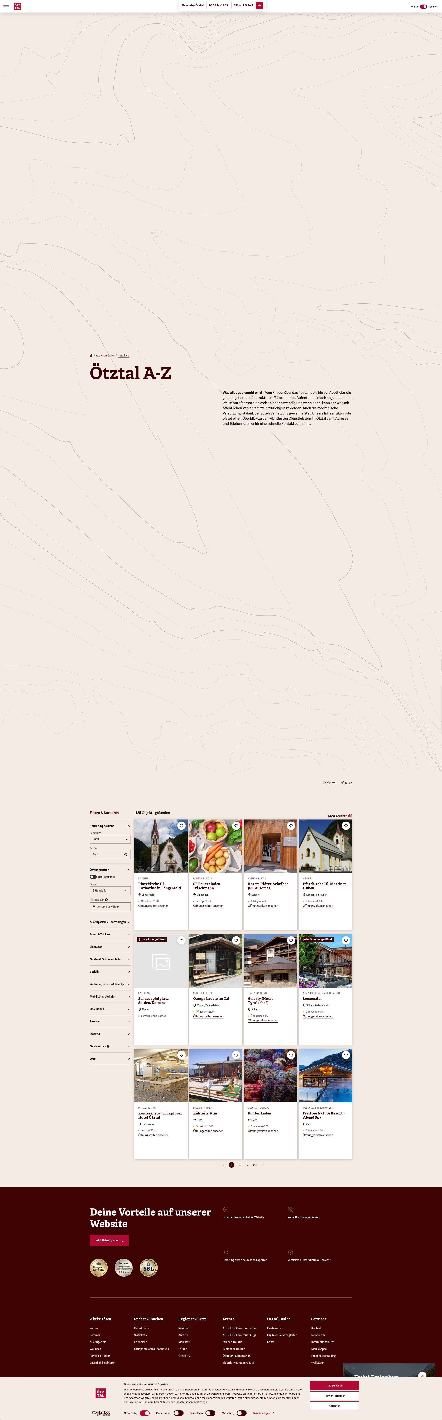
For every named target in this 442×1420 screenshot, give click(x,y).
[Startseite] (91, 356)
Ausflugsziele (98, 1342)
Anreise (83, 5)
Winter (94, 1328)
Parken (182, 1349)
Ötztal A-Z (123, 355)
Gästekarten (275, 1328)
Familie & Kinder (100, 1356)
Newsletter (318, 1335)
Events (228, 1319)
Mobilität (184, 1342)
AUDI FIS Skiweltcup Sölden (240, 1328)
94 (254, 1165)
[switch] (179, 1413)
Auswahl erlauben (334, 1395)
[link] (245, 5)
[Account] (437, 5)
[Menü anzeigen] (6, 16)
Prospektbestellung (323, 1356)
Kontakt (316, 1328)
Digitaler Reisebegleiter (282, 1335)
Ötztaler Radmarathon (237, 1356)
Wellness (95, 1349)
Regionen (184, 1328)
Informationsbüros (322, 1342)
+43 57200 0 (25, 5)
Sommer (95, 1335)
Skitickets (140, 1335)
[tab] (200, 5)
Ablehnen (334, 1405)
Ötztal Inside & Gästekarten (55, 5)
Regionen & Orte (105, 355)
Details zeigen (261, 1413)
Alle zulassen (334, 1385)
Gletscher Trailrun (234, 1349)
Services (318, 1319)
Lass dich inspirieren (102, 1363)
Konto (271, 1342)
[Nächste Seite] (263, 1165)
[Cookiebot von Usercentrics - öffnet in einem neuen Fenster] (101, 1413)
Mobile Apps (319, 1349)
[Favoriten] (430, 5)
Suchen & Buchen (148, 1319)
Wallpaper (317, 1363)
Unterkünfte (141, 1328)
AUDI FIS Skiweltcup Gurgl (239, 1335)
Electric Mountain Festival (239, 1363)
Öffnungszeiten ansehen (153, 906)
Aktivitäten (100, 1319)
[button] (110, 826)
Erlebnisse (140, 1342)
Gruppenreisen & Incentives (151, 1349)
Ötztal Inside (279, 1319)
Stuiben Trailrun (232, 1342)
